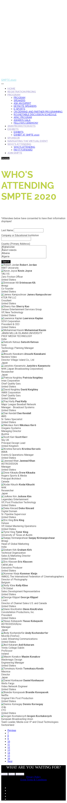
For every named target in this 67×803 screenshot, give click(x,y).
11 (8, 744)
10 (8, 741)
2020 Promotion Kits (21, 125)
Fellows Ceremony (26, 123)
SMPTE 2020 (8, 79)
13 (8, 750)
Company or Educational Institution (20, 235)
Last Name (7, 230)
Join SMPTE (14, 152)
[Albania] (23, 253)
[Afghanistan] (23, 247)
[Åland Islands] (23, 250)
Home (11, 88)
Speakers (19, 100)
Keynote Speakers (25, 106)
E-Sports (19, 108)
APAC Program (23, 117)
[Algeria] (23, 256)
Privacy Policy (33, 777)
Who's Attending (19, 143)
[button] (5, 158)
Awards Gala (22, 120)
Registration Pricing (21, 91)
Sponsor (13, 137)
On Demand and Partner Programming (38, 111)
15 (8, 755)
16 (8, 758)
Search (5, 261)
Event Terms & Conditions (33, 779)
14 (8, 752)
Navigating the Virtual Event (27, 140)
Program (13, 94)
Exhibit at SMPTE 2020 (26, 134)
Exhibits (13, 128)
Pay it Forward (23, 149)
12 (8, 747)
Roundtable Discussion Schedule (35, 114)
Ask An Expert (22, 103)
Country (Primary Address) (15, 243)
